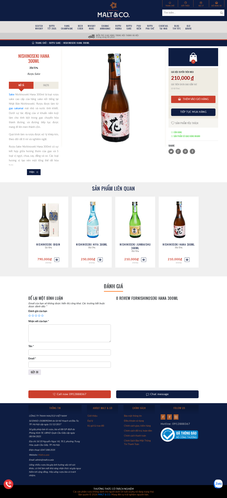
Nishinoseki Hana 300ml (179, 244)
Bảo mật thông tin (133, 416)
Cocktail (163, 27)
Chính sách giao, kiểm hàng (137, 426)
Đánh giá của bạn (37, 311)
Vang (67, 27)
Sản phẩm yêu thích (186, 123)
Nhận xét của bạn (38, 321)
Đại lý (201, 5)
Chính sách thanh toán (135, 436)
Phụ (139, 27)
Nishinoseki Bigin (48, 244)
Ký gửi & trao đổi (95, 426)
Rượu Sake (55, 42)
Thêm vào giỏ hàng (195, 99)
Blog (177, 27)
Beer (80, 27)
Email (32, 358)
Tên (31, 346)
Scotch (39, 27)
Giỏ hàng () (216, 5)
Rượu (52, 27)
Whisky (91, 27)
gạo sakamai (16, 108)
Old (188, 27)
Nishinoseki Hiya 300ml (91, 244)
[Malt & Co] (113, 10)
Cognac (105, 27)
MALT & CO (104, 495)
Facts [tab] (46, 85)
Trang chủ (170, 5)
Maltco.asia (44, 455)
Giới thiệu (185, 5)
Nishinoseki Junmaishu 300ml (135, 246)
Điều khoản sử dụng (134, 421)
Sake (11, 94)
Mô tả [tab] (21, 85)
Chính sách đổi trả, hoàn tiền (138, 431)
